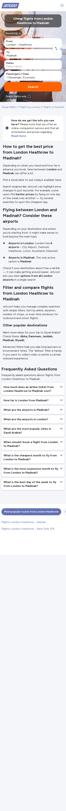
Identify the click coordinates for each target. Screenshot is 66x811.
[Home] (10, 5)
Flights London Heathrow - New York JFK (27, 528)
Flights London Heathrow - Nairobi (23, 522)
